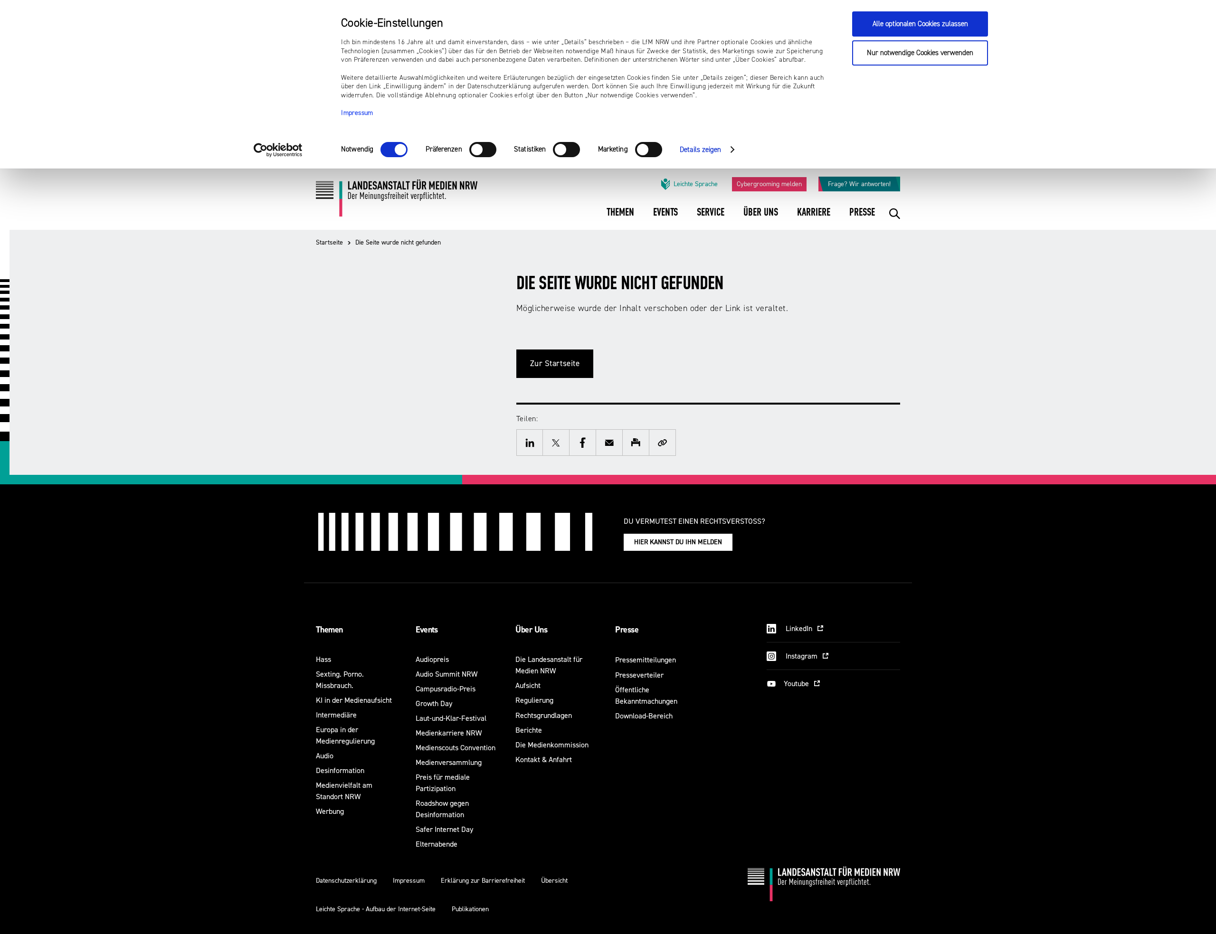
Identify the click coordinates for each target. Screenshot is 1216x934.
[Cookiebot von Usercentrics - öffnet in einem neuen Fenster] (278, 150)
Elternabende (436, 844)
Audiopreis (432, 659)
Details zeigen (700, 149)
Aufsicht (528, 685)
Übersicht (554, 880)
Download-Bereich (644, 716)
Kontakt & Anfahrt (543, 759)
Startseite (329, 242)
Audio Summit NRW (446, 674)
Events (427, 629)
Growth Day (434, 703)
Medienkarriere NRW (449, 733)
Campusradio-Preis (445, 689)
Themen (329, 629)
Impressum (357, 113)
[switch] (482, 149)
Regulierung (534, 700)
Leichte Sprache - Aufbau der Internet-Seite (376, 909)
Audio (324, 756)
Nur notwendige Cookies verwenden (920, 52)
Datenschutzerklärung (346, 880)
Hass (323, 659)
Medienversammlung (449, 762)
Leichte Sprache (696, 184)
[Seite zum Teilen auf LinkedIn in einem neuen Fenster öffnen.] (529, 442)
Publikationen (470, 909)
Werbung (330, 811)
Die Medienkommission (552, 745)
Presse (626, 629)
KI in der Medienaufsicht (354, 700)
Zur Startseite (555, 363)
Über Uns (531, 629)
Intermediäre (336, 715)
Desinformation (340, 770)
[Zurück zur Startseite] (396, 202)
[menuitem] (620, 219)
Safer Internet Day (444, 829)
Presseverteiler (639, 675)
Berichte (528, 730)
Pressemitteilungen (645, 660)
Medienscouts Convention (455, 748)
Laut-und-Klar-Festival (451, 718)
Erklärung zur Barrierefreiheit (483, 880)
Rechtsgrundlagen (543, 715)
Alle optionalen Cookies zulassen (920, 23)
